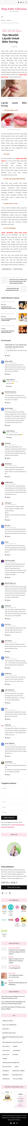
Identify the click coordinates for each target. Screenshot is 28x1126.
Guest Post (6, 1050)
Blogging (6, 1029)
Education (6, 1046)
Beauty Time (11, 31)
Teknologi (6, 1078)
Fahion (15, 1046)
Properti (6, 1074)
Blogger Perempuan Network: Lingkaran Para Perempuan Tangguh (16, 960)
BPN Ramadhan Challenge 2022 (12, 1042)
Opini (16, 1066)
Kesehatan (16, 1050)
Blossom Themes (22, 1117)
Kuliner (15, 1054)
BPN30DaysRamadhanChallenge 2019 (13, 1037)
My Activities (7, 1066)
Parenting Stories (18, 1070)
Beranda (18, 31)
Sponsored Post (6, 269)
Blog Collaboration (9, 1024)
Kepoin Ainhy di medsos (14, 887)
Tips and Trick (18, 269)
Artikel (4, 31)
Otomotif (6, 1070)
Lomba (5, 1058)
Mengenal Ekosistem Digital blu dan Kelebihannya (18, 983)
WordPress (17, 1119)
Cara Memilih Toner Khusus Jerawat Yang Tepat (16, 976)
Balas (8, 355)
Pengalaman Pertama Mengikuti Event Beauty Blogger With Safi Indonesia (17, 951)
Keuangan (6, 1054)
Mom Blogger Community (11, 1062)
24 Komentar (14, 46)
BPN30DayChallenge (9, 1033)
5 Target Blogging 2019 (14, 968)
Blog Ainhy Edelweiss (14, 8)
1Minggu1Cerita (8, 1020)
